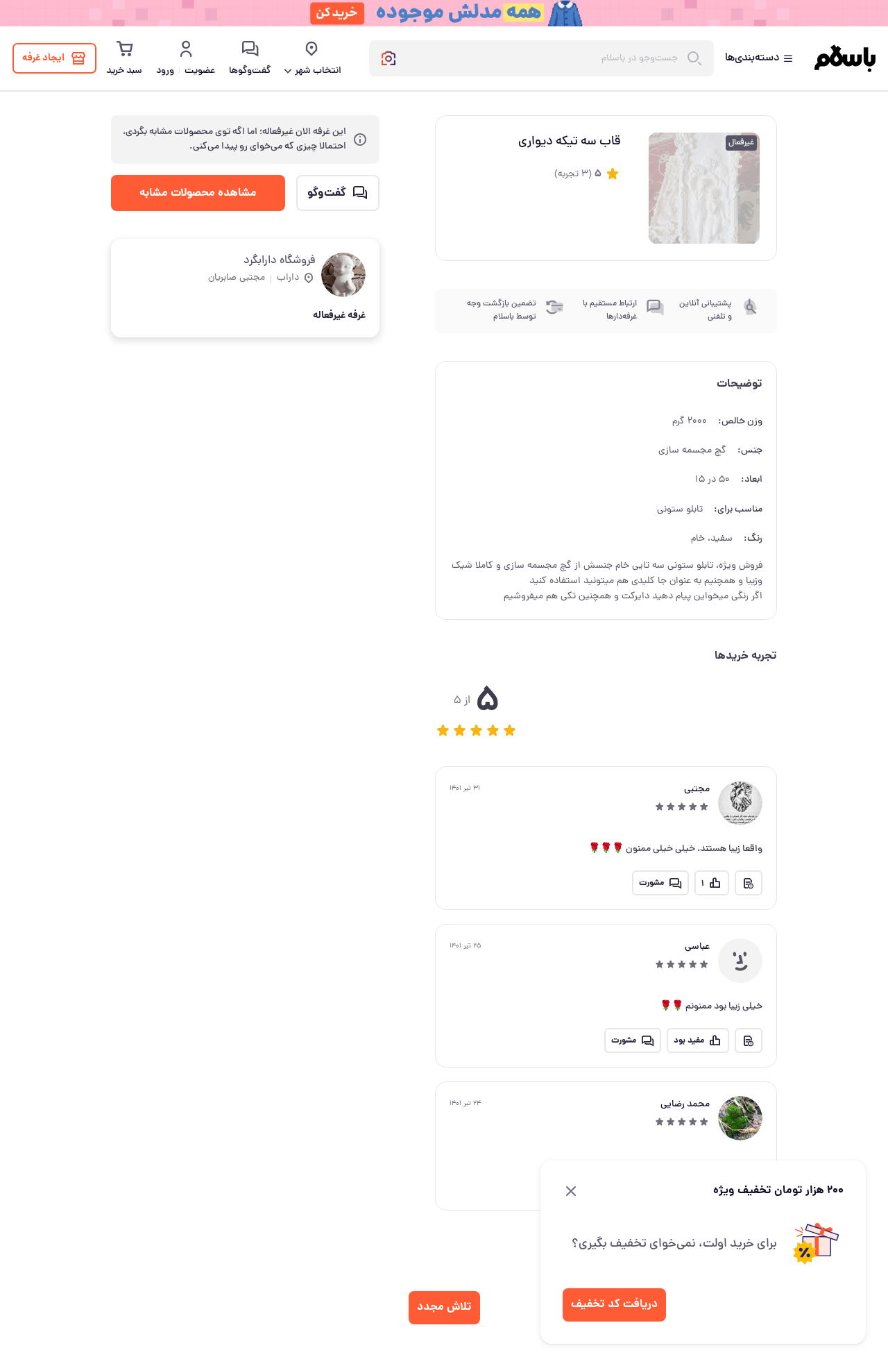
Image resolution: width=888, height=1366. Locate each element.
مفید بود (689, 1040)
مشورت (651, 883)
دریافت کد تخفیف (614, 1304)
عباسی (697, 947)
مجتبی (697, 789)
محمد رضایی (685, 1104)
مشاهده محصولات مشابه (198, 192)
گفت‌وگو (326, 192)
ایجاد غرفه (43, 58)
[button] (443, 730)
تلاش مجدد (444, 1307)
